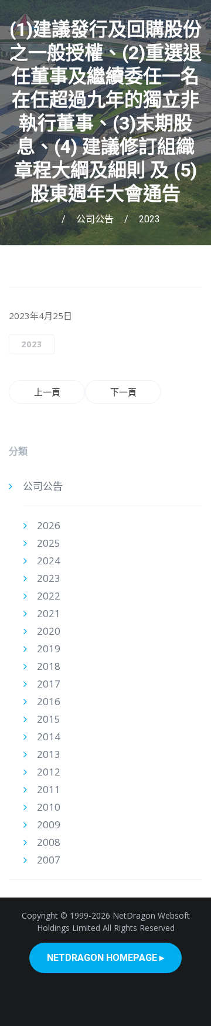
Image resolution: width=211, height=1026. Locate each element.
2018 (48, 666)
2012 (48, 771)
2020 (48, 631)
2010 (48, 807)
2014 (48, 736)
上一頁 (47, 392)
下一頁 (123, 392)
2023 (149, 219)
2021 (48, 613)
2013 (48, 754)
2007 (48, 859)
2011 (48, 789)
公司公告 (95, 219)
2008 (48, 842)
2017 (48, 683)
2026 (48, 525)
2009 (48, 824)
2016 (48, 701)
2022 (48, 595)
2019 (48, 648)
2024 (48, 560)
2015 (48, 719)
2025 (48, 543)
